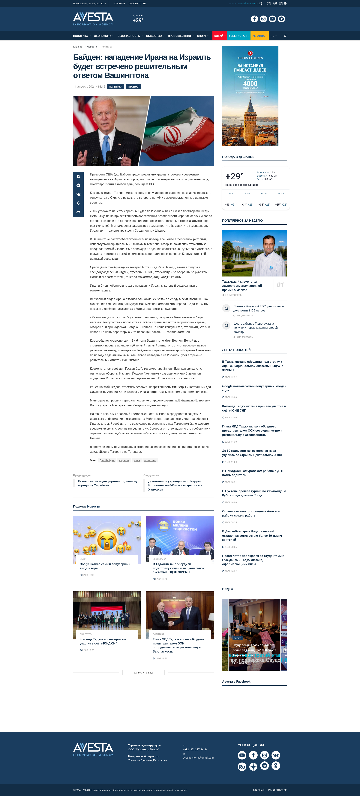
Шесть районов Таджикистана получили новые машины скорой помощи (255, 327)
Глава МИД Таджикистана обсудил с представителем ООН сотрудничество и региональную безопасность (179, 645)
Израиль (124, 460)
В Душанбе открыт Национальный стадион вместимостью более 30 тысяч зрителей (252, 535)
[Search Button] (285, 35)
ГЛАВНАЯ (119, 3)
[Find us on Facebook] (254, 19)
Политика (80, 36)
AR (275, 3)
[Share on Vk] (78, 194)
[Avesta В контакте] (276, 755)
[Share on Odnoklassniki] (78, 203)
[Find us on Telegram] (281, 19)
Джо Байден (107, 460)
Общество (154, 36)
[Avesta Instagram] (264, 755)
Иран (137, 460)
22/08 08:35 (230, 546)
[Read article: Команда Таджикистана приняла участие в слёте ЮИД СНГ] (107, 615)
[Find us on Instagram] (263, 19)
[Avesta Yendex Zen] (253, 767)
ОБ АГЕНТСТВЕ (137, 3)
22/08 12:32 (161, 578)
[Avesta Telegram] (264, 765)
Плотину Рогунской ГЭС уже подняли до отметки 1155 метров (258, 308)
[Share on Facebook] (78, 176)
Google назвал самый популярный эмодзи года (105, 566)
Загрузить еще (143, 672)
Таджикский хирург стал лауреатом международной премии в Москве (242, 285)
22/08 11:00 (230, 461)
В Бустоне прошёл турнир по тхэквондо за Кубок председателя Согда (254, 493)
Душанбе (137, 15)
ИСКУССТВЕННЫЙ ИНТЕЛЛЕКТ (243, 3)
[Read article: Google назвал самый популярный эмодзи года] (107, 540)
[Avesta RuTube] (242, 767)
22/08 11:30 (161, 658)
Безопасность (129, 36)
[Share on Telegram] (78, 185)
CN (269, 3)
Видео (238, 643)
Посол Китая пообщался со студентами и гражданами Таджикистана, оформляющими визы (253, 560)
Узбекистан (238, 36)
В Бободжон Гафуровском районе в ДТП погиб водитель (252, 473)
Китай (218, 36)
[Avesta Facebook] (253, 755)
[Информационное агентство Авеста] (93, 18)
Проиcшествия (179, 36)
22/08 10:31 (230, 482)
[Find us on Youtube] (272, 19)
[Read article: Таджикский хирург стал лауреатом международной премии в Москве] (254, 253)
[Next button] (284, 635)
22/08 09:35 (230, 522)
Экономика (102, 36)
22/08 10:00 (230, 502)
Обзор (83, 559)
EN (281, 3)
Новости (92, 46)
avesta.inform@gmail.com (198, 757)
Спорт (201, 36)
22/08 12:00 (88, 650)
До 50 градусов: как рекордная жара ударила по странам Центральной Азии (252, 452)
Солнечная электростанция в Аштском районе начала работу (251, 513)
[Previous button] (224, 635)
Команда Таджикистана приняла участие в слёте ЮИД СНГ (103, 641)
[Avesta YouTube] (242, 755)
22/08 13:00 (88, 574)
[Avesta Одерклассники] (276, 765)
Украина (258, 36)
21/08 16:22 (230, 571)
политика (150, 460)
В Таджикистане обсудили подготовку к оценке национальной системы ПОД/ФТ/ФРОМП (179, 568)
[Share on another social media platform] (78, 212)
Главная (78, 46)
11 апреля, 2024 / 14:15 (89, 86)
